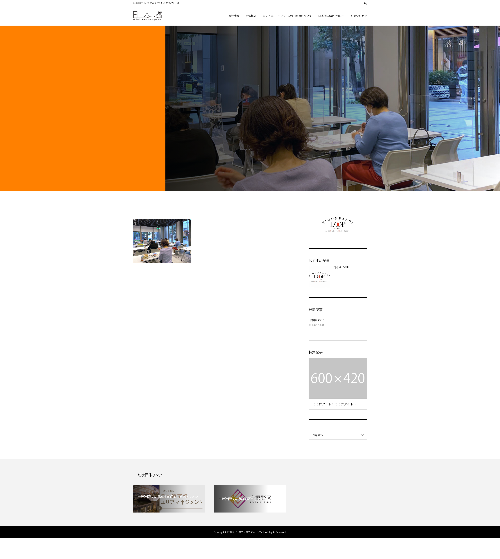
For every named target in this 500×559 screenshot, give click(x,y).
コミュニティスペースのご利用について (287, 16)
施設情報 (233, 16)
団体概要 (251, 16)
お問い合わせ (359, 16)
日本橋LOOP (341, 267)
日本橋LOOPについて (331, 16)
